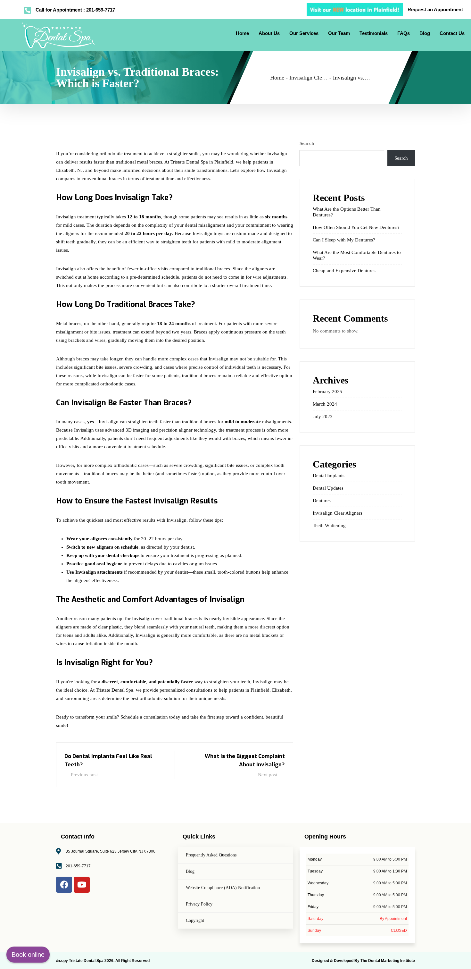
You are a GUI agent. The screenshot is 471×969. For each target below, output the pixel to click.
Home (242, 33)
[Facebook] (64, 885)
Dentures (322, 500)
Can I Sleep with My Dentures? (344, 239)
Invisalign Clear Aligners (337, 513)
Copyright (195, 920)
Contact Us (452, 33)
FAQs (403, 33)
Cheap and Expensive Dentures (344, 270)
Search (307, 143)
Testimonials (373, 33)
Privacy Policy (199, 904)
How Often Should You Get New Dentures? (356, 227)
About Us (269, 33)
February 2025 (327, 391)
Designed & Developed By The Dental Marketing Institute (363, 960)
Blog (424, 33)
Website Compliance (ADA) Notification (223, 887)
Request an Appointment (435, 9)
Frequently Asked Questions (211, 855)
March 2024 (325, 404)
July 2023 (323, 416)
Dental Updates (328, 488)
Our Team (339, 33)
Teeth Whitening (329, 525)
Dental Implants (328, 475)
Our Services (303, 33)
